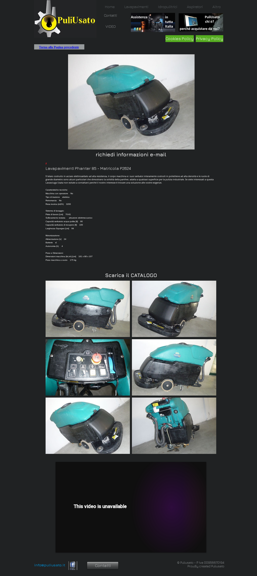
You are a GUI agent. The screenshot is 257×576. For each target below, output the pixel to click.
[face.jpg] (72, 565)
